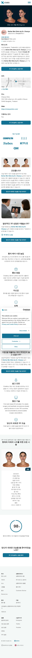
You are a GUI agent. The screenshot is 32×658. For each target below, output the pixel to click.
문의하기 (18, 602)
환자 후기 (18, 587)
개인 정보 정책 (5, 624)
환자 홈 (3, 602)
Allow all (16, 336)
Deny (16, 346)
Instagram (19, 620)
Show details (23, 330)
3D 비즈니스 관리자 (21, 579)
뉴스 (2, 583)
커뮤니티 (3, 611)
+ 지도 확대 (4, 89)
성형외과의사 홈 (20, 576)
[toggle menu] (29, 2)
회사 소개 (3, 576)
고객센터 (18, 606)
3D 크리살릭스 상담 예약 (16, 69)
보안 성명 (3, 627)
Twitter (18, 624)
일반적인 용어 (5, 620)
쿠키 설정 (3, 634)
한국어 (17, 640)
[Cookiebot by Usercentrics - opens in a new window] (23, 310)
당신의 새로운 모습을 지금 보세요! (16, 191)
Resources (4, 594)
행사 (2, 590)
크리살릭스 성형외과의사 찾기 (8, 607)
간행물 (3, 587)
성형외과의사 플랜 (21, 583)
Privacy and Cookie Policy (10, 324)
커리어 (3, 579)
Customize (15, 341)
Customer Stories (21, 590)
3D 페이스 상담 (8, 235)
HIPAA (3, 631)
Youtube (18, 627)
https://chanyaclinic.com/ (9, 109)
